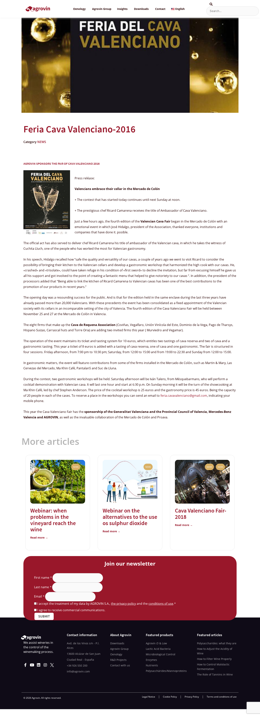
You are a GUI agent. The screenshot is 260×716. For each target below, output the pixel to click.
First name (43, 577)
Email (39, 596)
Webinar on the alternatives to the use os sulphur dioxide (130, 517)
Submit (44, 616)
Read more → (39, 537)
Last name (42, 587)
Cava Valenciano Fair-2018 (200, 513)
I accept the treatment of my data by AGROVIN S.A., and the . (106, 604)
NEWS (41, 142)
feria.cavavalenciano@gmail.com (183, 395)
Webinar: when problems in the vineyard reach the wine (53, 520)
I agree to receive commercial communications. (71, 610)
